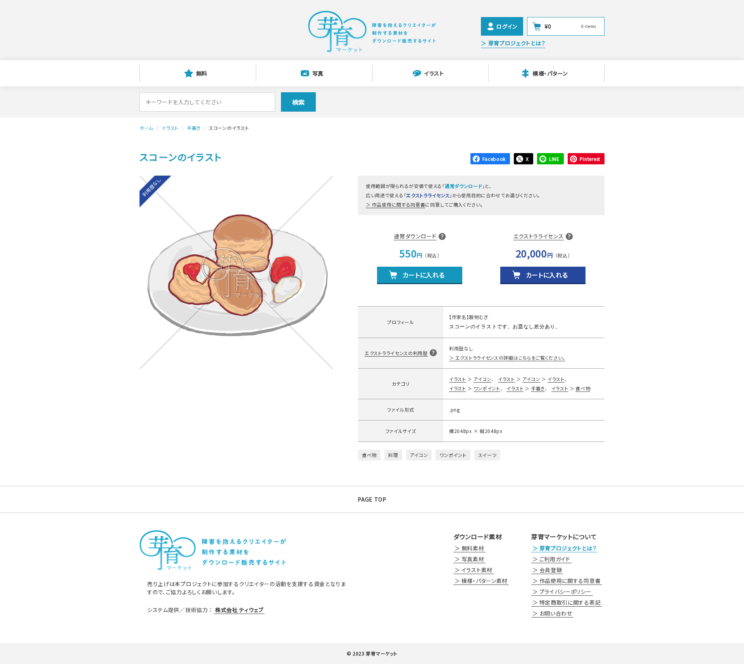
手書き (538, 388)
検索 (298, 102)
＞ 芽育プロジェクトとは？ (513, 43)
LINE (554, 158)
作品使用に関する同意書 (398, 204)
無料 (201, 73)
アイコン (483, 379)
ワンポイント (487, 388)
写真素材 (473, 559)
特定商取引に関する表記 (570, 602)
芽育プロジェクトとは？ (568, 548)
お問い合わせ (555, 613)
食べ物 (582, 388)
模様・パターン (550, 73)
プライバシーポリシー (565, 591)
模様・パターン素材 (485, 581)
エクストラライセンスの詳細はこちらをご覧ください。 (510, 357)
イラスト (434, 73)
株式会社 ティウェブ (239, 610)
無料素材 (473, 548)
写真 (318, 73)
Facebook (494, 158)
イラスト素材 (477, 570)
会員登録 (550, 570)
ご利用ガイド (554, 559)
